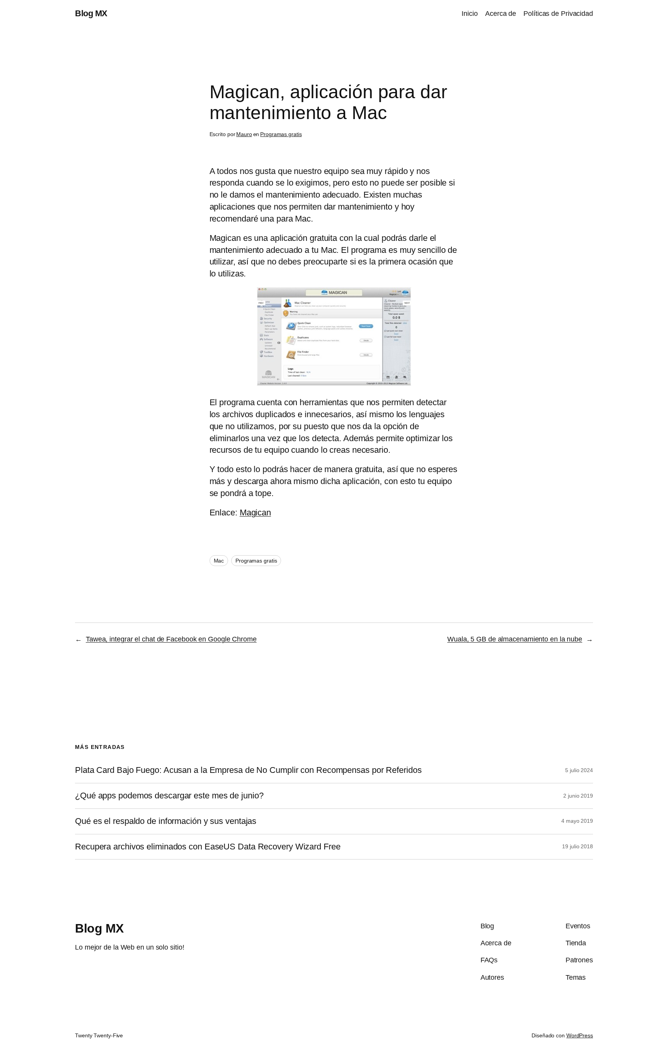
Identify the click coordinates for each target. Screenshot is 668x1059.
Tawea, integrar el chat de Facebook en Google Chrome (171, 639)
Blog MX (91, 13)
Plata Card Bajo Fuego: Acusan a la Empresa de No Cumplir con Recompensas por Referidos (248, 770)
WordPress (579, 1035)
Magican (255, 512)
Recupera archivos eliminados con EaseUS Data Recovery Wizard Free (208, 846)
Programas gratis (281, 134)
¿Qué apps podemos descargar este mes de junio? (169, 795)
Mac (219, 561)
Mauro (244, 134)
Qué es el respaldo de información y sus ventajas (165, 821)
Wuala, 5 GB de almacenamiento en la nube (514, 639)
